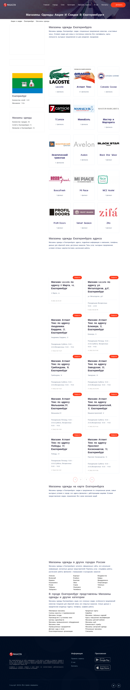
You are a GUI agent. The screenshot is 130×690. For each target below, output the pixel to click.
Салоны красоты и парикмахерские (62, 613)
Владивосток (102, 576)
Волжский (52, 578)
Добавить (118, 5)
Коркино (52, 580)
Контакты (105, 5)
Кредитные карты (91, 611)
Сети (62, 5)
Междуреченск (103, 580)
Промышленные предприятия (59, 627)
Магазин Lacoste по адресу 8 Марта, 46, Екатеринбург (62, 285)
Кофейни (88, 613)
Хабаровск (52, 589)
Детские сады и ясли (56, 629)
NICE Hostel (108, 190)
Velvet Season (84, 223)
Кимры (100, 578)
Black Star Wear (108, 155)
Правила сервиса (84, 5)
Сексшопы (89, 631)
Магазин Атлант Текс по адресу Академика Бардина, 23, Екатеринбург (60, 326)
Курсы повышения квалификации (97, 617)
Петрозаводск (102, 582)
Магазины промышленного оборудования (64, 622)
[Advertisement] (27, 40)
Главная (46, 5)
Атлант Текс (84, 87)
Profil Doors (60, 223)
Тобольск (101, 585)
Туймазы (52, 587)
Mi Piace (84, 190)
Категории (71, 5)
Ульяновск (77, 587)
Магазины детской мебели (94, 620)
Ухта (99, 587)
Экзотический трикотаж (60, 156)
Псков (51, 585)
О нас (96, 5)
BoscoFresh (59, 190)
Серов (75, 585)
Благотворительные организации (61, 631)
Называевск (53, 582)
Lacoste (59, 87)
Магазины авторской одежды (96, 627)
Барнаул (76, 576)
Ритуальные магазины (93, 629)
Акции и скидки (16, 21)
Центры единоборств (56, 620)
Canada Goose (108, 87)
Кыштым (76, 580)
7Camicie (59, 119)
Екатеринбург (29, 21)
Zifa (108, 223)
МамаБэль (84, 119)
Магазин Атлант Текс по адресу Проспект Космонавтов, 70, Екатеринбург (98, 446)
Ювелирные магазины (57, 611)
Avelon (84, 155)
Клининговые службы (93, 624)
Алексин (52, 576)
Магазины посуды (55, 615)
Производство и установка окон (60, 617)
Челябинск (77, 589)
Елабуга (76, 578)
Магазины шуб (90, 622)
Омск (75, 582)
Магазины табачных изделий (95, 615)
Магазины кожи (54, 624)
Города (55, 5)
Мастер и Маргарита (108, 121)
